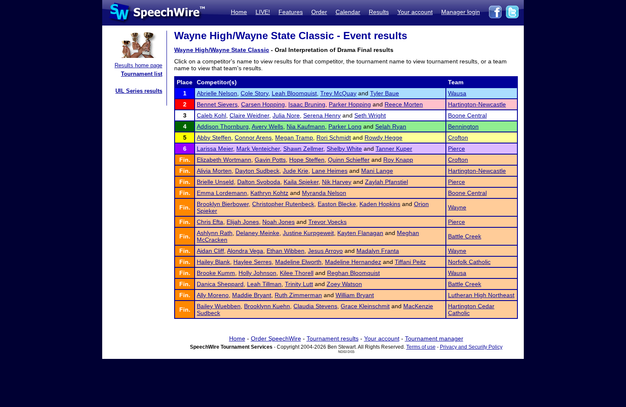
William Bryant (355, 295)
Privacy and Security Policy (471, 347)
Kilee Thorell (296, 272)
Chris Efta (210, 221)
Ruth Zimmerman (298, 295)
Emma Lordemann (222, 192)
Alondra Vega (245, 250)
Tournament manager (434, 338)
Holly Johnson (257, 272)
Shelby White (344, 148)
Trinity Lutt (299, 284)
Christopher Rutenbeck (283, 204)
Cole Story (254, 93)
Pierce (456, 148)
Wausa (457, 93)
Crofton (458, 137)
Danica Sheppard (220, 284)
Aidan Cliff (210, 250)
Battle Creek (464, 236)
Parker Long (345, 126)
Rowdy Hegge (383, 137)
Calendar (348, 12)
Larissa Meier (215, 148)
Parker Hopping (350, 104)
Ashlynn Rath (215, 232)
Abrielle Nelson (217, 93)
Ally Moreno (213, 295)
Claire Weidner (249, 115)
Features (291, 12)
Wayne (457, 207)
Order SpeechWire (276, 338)
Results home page (138, 65)
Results (379, 12)
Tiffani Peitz (410, 261)
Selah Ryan (390, 126)
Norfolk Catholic (469, 261)
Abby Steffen (214, 137)
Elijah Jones (243, 221)
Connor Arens (253, 137)
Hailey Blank (213, 261)
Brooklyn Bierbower (223, 204)
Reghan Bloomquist (353, 272)
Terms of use (421, 347)
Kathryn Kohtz (269, 192)
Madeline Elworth (298, 261)
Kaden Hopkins (379, 204)
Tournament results (333, 338)
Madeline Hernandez (353, 261)
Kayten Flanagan (360, 232)
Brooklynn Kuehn (267, 306)
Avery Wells (267, 126)
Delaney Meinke (257, 232)
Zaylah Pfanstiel (386, 181)
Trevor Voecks (327, 221)
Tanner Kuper (394, 148)
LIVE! (263, 12)
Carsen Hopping (263, 104)
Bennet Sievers (217, 104)
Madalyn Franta (377, 250)
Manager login (460, 12)
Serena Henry (322, 115)
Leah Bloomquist (294, 93)
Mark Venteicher (258, 148)
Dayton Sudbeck (257, 170)
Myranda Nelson (324, 192)
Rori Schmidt (333, 137)
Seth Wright (370, 115)
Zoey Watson (344, 284)
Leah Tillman (264, 284)
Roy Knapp (398, 159)
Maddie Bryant (251, 295)
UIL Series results (138, 91)
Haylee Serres (252, 261)
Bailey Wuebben (219, 306)
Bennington (463, 126)
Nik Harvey (336, 181)
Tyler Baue (384, 93)
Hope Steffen (306, 159)
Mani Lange (377, 170)
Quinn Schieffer (349, 159)
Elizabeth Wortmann (224, 159)
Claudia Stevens (315, 306)
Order (319, 12)
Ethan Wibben (285, 250)
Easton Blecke (337, 204)
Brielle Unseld (215, 181)
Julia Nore (286, 115)
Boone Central (467, 115)
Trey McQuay (338, 93)
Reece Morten (404, 104)
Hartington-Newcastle (477, 104)
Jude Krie (295, 170)
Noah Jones (278, 221)
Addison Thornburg (223, 126)
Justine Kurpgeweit (308, 232)
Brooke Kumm (216, 272)
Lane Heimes (329, 170)
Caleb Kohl (211, 115)
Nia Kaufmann (306, 126)
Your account (415, 12)
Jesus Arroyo (325, 250)
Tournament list (141, 74)
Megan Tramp (294, 137)
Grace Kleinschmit (365, 306)
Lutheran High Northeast (481, 295)
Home (239, 12)
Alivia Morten (214, 170)
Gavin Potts (270, 159)
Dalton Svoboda (258, 181)
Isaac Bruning (306, 104)
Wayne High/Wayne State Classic (221, 49)
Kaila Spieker (301, 181)
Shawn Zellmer (303, 148)
